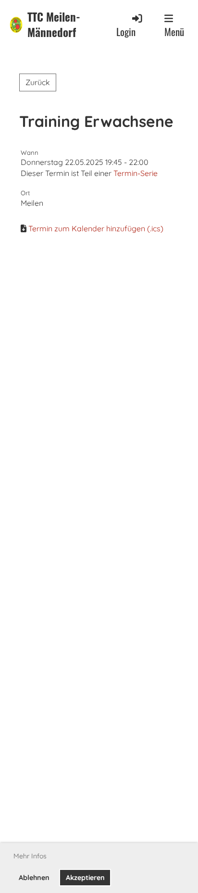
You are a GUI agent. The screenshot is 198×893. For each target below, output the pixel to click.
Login (126, 31)
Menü (174, 31)
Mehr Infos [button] (30, 856)
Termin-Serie (135, 173)
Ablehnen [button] (34, 877)
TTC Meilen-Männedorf (53, 25)
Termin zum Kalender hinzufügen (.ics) (95, 228)
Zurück (37, 82)
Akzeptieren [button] (85, 877)
